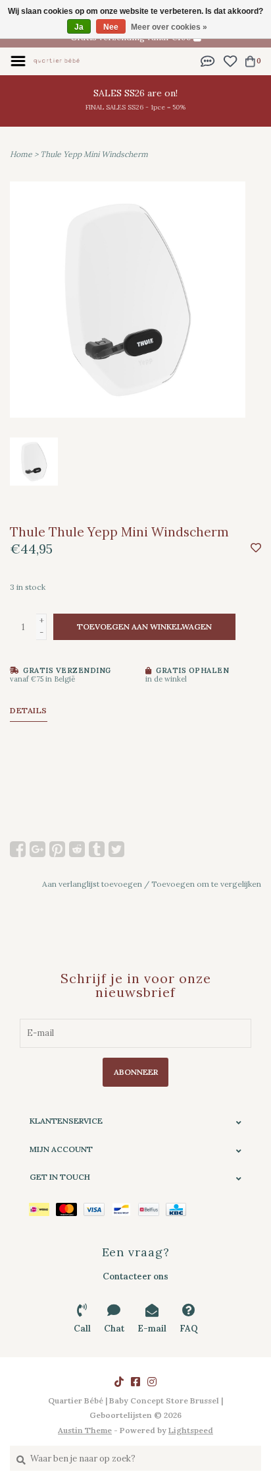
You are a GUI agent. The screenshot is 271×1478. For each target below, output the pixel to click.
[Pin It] (57, 849)
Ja (79, 27)
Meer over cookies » (169, 27)
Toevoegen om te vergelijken (206, 884)
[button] (208, 60)
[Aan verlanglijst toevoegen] (256, 548)
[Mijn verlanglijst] (230, 60)
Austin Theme (85, 1430)
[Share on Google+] (37, 849)
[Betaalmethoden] (42, 1208)
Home (21, 154)
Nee (110, 27)
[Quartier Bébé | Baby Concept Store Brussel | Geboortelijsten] (56, 60)
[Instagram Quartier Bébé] (152, 1381)
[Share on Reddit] (77, 849)
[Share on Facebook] (18, 849)
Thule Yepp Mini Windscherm (94, 154)
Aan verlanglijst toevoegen (92, 884)
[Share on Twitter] (116, 849)
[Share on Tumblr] (97, 849)
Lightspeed (190, 1430)
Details (28, 710)
